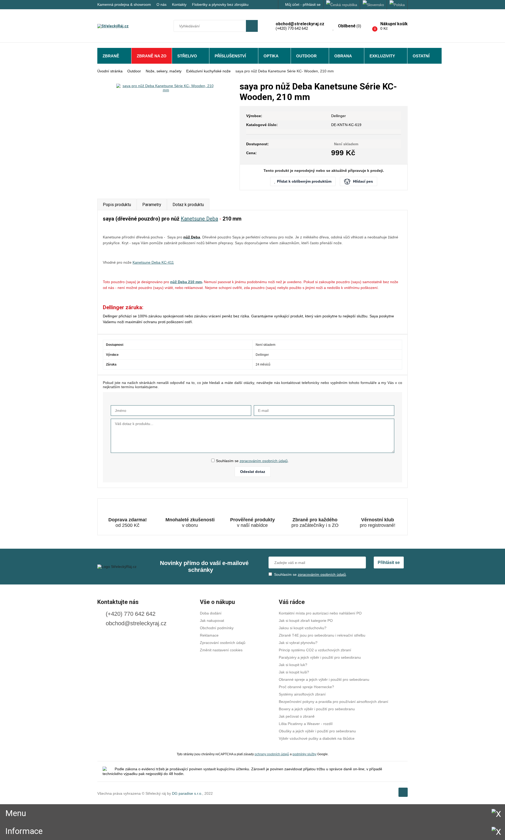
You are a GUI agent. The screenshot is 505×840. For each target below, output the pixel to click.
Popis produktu (117, 204)
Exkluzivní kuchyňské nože (208, 71)
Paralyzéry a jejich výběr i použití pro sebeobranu (320, 657)
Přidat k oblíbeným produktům (304, 181)
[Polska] (397, 4)
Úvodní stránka (110, 71)
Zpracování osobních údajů (222, 643)
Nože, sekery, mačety (163, 71)
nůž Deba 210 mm (186, 282)
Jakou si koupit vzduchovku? (302, 628)
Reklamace (209, 635)
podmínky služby (304, 754)
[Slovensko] (373, 4)
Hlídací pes (363, 181)
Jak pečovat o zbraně (297, 716)
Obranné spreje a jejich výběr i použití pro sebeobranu (324, 679)
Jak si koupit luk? (293, 665)
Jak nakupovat (212, 620)
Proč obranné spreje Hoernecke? (306, 687)
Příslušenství (230, 56)
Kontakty (179, 4)
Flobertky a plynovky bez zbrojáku (220, 4)
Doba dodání (210, 613)
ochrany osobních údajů (272, 754)
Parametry (151, 204)
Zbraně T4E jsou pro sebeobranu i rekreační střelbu (322, 635)
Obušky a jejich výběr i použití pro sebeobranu (317, 731)
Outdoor (306, 56)
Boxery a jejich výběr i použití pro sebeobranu (317, 709)
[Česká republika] (342, 4)
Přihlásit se (389, 562)
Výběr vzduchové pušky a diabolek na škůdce (317, 738)
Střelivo (187, 56)
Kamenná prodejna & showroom (124, 4)
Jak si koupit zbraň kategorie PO (306, 620)
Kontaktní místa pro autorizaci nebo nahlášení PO (320, 613)
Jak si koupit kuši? (294, 672)
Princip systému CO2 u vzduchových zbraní (315, 650)
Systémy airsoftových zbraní (302, 694)
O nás (161, 4)
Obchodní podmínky (217, 628)
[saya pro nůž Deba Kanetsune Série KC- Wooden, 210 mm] (165, 88)
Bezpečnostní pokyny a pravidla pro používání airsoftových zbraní (333, 701)
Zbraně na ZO (151, 56)
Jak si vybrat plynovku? (298, 643)
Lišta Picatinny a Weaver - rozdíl (305, 724)
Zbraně (111, 56)
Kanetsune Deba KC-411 (153, 262)
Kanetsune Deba (199, 219)
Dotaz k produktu (188, 204)
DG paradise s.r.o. (187, 793)
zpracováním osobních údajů (264, 461)
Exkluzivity (382, 56)
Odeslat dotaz (252, 471)
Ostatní (421, 56)
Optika (271, 56)
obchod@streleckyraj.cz (136, 623)
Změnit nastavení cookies (221, 650)
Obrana (343, 56)
